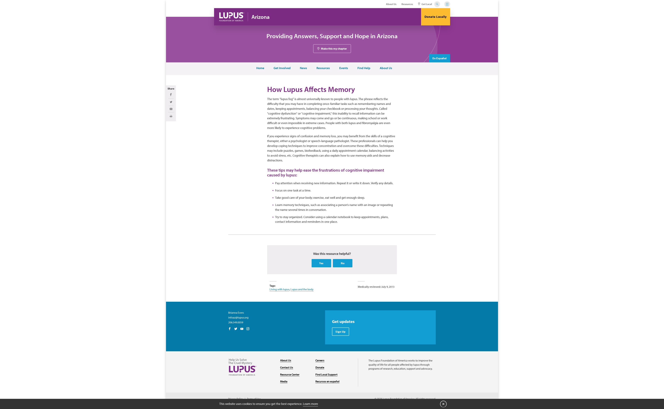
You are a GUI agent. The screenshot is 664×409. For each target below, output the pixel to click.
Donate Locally (436, 17)
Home (260, 68)
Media (283, 381)
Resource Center (289, 374)
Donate (319, 367)
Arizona (260, 17)
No (342, 263)
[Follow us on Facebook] (229, 329)
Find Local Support (326, 374)
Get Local (426, 4)
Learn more (310, 404)
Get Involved (282, 68)
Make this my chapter (334, 48)
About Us (391, 4)
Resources (407, 4)
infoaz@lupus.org (238, 317)
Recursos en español (327, 381)
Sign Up (340, 331)
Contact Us (286, 367)
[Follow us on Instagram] (247, 329)
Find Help (363, 68)
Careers (319, 360)
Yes (321, 263)
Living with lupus (279, 289)
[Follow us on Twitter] (235, 329)
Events (343, 68)
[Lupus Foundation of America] (231, 16)
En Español (439, 58)
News (303, 68)
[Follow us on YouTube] (241, 329)
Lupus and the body (301, 289)
